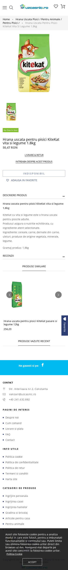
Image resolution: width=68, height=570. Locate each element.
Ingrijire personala (16, 496)
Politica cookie (13, 456)
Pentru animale (51, 19)
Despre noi (12, 417)
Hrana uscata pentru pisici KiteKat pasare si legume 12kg (30, 322)
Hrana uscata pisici (28, 19)
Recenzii (8, 255)
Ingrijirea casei (14, 501)
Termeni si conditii (16, 473)
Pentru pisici (11, 23)
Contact (10, 440)
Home (6, 19)
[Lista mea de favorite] (56, 7)
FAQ (7, 434)
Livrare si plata (14, 429)
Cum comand (13, 423)
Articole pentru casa (17, 518)
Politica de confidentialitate (21, 462)
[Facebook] (44, 365)
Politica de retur (15, 468)
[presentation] (9, 295)
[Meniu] (5, 7)
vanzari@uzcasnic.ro (22, 394)
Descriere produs (15, 195)
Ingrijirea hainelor (16, 507)
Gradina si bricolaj (16, 512)
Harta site (11, 479)
